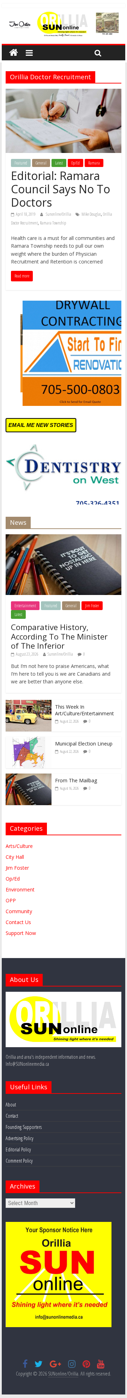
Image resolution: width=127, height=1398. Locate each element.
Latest (59, 163)
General (41, 163)
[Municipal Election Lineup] (29, 740)
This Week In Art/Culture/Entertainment (84, 710)
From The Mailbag (76, 780)
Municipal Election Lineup (84, 743)
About (11, 1104)
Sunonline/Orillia (59, 214)
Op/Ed (75, 163)
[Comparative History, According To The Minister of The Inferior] (63, 538)
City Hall (15, 857)
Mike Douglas (91, 214)
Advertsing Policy (19, 1138)
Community (19, 911)
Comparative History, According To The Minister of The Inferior (59, 636)
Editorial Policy (18, 1149)
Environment (20, 889)
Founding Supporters (24, 1127)
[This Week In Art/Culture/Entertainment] (29, 703)
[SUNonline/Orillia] (14, 52)
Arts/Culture (19, 846)
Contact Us (18, 922)
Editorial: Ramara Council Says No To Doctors (60, 189)
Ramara (94, 163)
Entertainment (25, 606)
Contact (12, 1115)
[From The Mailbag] (29, 777)
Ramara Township (53, 223)
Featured (20, 163)
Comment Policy (19, 1160)
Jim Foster (92, 606)
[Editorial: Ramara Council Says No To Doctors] (63, 93)
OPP (11, 900)
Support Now (21, 933)
